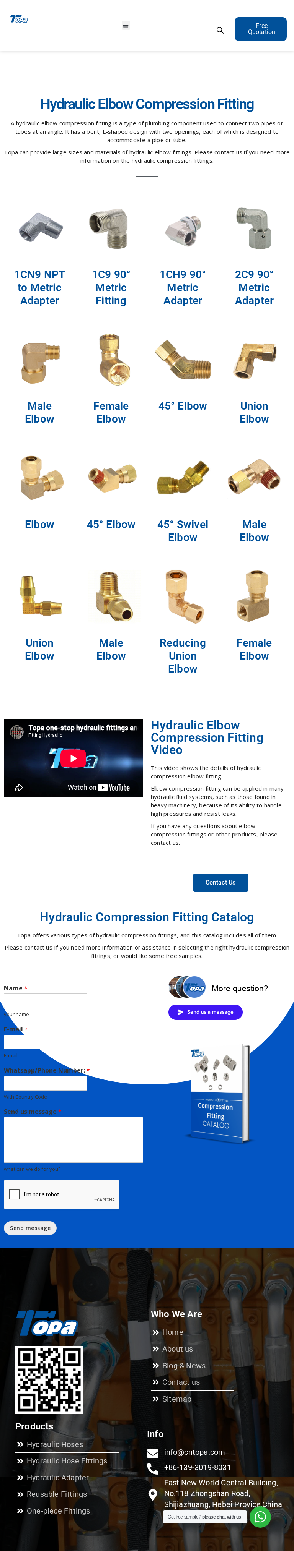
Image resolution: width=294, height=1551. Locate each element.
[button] (126, 25)
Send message (30, 1228)
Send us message (33, 1112)
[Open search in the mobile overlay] (220, 30)
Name (16, 988)
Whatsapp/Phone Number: (47, 1070)
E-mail (16, 1029)
